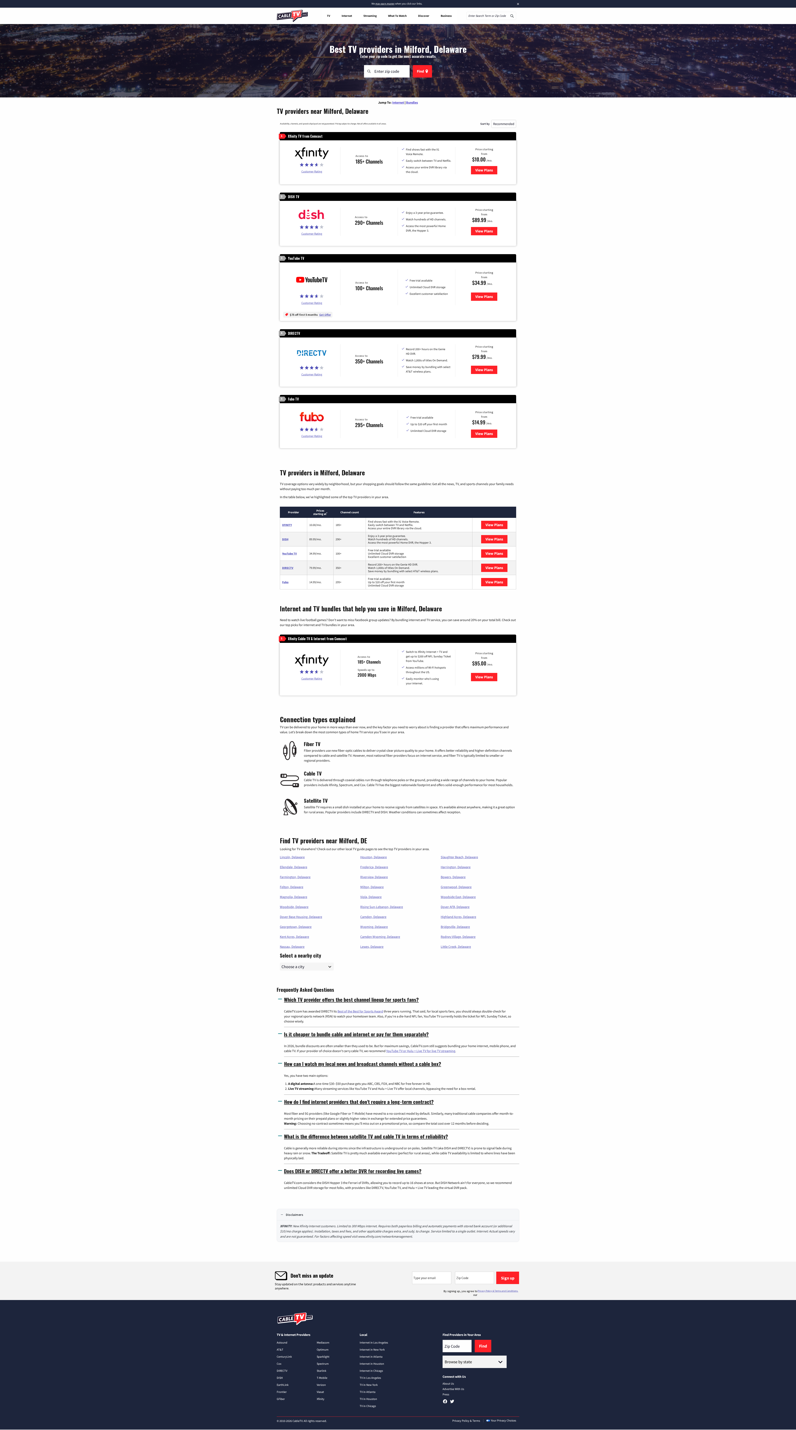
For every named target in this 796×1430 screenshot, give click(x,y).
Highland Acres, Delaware (458, 917)
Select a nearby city (300, 955)
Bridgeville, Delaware (455, 927)
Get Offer (325, 315)
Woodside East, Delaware (458, 897)
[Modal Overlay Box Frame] (398, 1281)
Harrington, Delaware (456, 867)
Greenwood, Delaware (456, 887)
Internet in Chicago (371, 1371)
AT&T (280, 1349)
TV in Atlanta (367, 1392)
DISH (285, 539)
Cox (279, 1364)
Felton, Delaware (291, 887)
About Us (448, 1383)
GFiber (281, 1399)
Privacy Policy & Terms (466, 1420)
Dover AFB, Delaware (455, 907)
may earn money (384, 3)
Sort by (485, 124)
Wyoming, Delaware (374, 927)
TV (328, 16)
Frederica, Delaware (374, 867)
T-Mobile (322, 1378)
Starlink (321, 1371)
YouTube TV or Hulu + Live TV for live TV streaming (420, 1051)
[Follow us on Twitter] (452, 1403)
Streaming (370, 16)
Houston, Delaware (373, 857)
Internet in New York (372, 1349)
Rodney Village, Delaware (458, 937)
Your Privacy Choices (503, 1420)
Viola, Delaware (371, 897)
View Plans (486, 170)
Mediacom (323, 1342)
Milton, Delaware (372, 887)
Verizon (321, 1385)
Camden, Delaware (373, 917)
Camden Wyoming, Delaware (380, 937)
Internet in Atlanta (371, 1356)
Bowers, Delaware (453, 877)
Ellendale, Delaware (293, 867)
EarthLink (283, 1385)
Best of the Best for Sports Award (360, 1011)
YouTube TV (289, 553)
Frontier (282, 1392)
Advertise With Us (453, 1389)
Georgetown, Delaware (296, 927)
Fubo (285, 582)
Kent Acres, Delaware (294, 937)
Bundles (412, 102)
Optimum (323, 1349)
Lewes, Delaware (371, 946)
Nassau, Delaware (292, 946)
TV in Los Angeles (370, 1378)
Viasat (320, 1392)
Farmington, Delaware (295, 877)
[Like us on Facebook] (445, 1403)
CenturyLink (284, 1356)
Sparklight (323, 1356)
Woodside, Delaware (294, 907)
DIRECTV (287, 568)
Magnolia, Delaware (293, 897)
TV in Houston (368, 1399)
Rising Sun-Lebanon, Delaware (381, 907)
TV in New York (369, 1385)
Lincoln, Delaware (292, 857)
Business (446, 16)
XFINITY (287, 525)
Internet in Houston (372, 1364)
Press (446, 1394)
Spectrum (323, 1364)
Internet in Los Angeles (374, 1342)
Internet (347, 16)
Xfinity (320, 1399)
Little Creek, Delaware (456, 946)
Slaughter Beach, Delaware (459, 857)
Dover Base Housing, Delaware (301, 917)
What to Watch (397, 16)
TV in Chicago (368, 1406)
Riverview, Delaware (374, 877)
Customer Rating (311, 171)
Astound (282, 1342)
